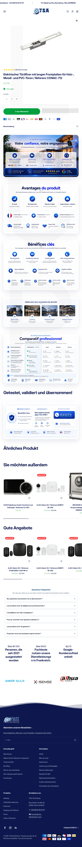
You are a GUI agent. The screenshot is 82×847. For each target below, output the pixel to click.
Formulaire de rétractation (49, 786)
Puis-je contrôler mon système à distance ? (23, 620)
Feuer (5, 814)
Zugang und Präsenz (11, 810)
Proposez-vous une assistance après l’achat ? (24, 633)
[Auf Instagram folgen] (10, 827)
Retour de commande (11, 770)
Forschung (7, 778)
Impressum (43, 762)
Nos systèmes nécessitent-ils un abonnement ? (24, 599)
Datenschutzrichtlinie (47, 778)
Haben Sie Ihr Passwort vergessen (16, 758)
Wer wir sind (43, 758)
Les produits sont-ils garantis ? (18, 626)
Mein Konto (7, 754)
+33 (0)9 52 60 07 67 (38, 810)
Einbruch (6, 806)
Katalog (6, 798)
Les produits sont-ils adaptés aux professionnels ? (26, 606)
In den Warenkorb (21, 111)
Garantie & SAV (44, 774)
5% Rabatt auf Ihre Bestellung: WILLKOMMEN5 (58, 3)
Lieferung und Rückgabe (48, 766)
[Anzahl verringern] (7, 98)
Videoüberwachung (10, 802)
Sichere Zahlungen (46, 770)
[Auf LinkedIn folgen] (15, 827)
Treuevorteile (8, 762)
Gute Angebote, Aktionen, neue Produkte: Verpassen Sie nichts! (27, 733)
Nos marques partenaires (12, 774)
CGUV (41, 754)
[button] (60, 110)
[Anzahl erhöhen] (17, 98)
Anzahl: (6, 94)
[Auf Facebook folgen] (4, 827)
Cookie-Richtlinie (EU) (47, 782)
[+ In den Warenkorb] (29, 498)
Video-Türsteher (9, 818)
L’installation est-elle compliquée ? (20, 613)
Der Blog (6, 766)
